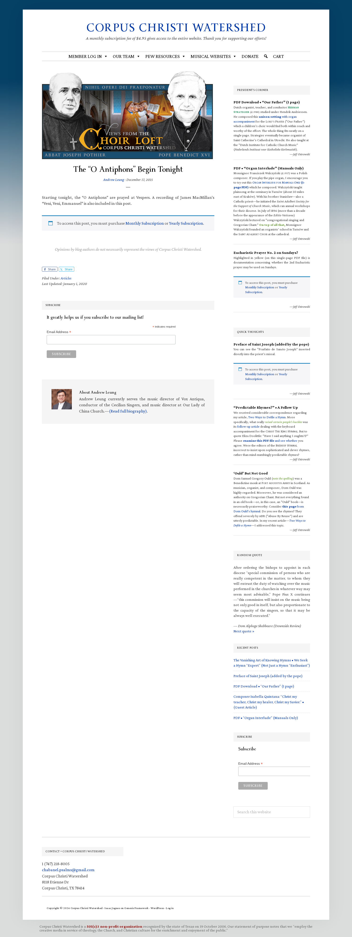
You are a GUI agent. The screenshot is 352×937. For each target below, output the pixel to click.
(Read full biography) (128, 411)
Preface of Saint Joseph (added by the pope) (268, 676)
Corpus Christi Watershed (176, 28)
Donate (250, 56)
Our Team (123, 56)
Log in (170, 908)
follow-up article (248, 426)
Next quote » (243, 631)
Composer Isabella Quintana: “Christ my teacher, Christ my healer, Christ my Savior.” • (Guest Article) (268, 701)
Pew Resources (162, 56)
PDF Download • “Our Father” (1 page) (263, 686)
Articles (66, 278)
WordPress (157, 908)
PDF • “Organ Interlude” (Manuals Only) (265, 718)
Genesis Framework (136, 908)
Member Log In (85, 56)
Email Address (59, 332)
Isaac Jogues (112, 908)
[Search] (266, 56)
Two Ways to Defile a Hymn (267, 417)
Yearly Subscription (186, 223)
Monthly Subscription (144, 223)
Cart (278, 56)
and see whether (270, 440)
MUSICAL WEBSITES (211, 56)
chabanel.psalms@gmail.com (68, 869)
